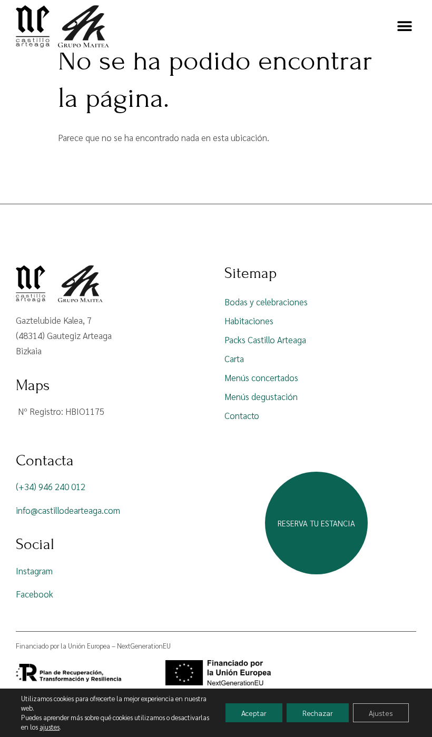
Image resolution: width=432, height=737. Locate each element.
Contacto (241, 415)
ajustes (50, 726)
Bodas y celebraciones (266, 301)
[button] (404, 26)
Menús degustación (261, 396)
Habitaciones (248, 320)
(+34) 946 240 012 (50, 486)
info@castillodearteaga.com (68, 510)
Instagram (34, 570)
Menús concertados (261, 377)
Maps (33, 385)
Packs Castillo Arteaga (265, 339)
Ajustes (381, 713)
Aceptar (254, 713)
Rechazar (317, 713)
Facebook (34, 594)
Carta (234, 358)
